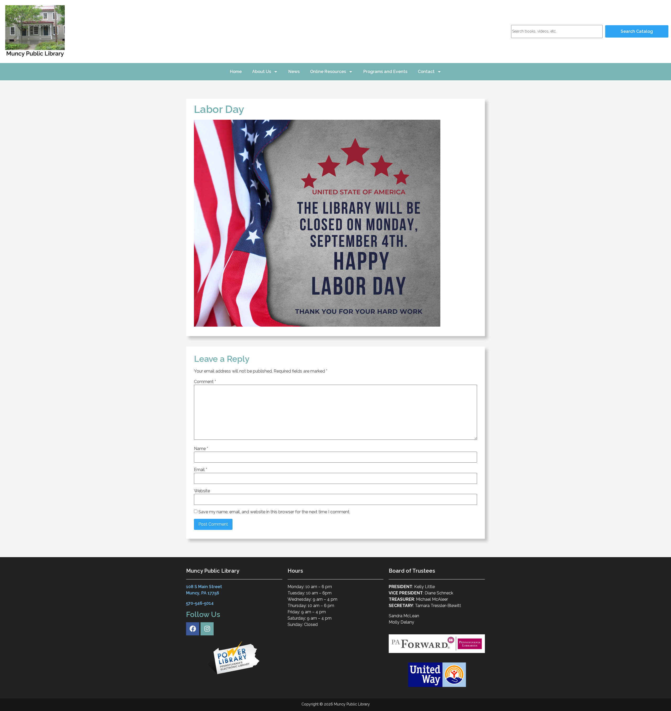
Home (236, 71)
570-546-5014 (200, 603)
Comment (205, 382)
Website (202, 491)
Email (200, 470)
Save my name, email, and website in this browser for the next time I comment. (274, 512)
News (294, 71)
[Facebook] (192, 628)
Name (201, 449)
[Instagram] (207, 628)
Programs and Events (385, 71)
